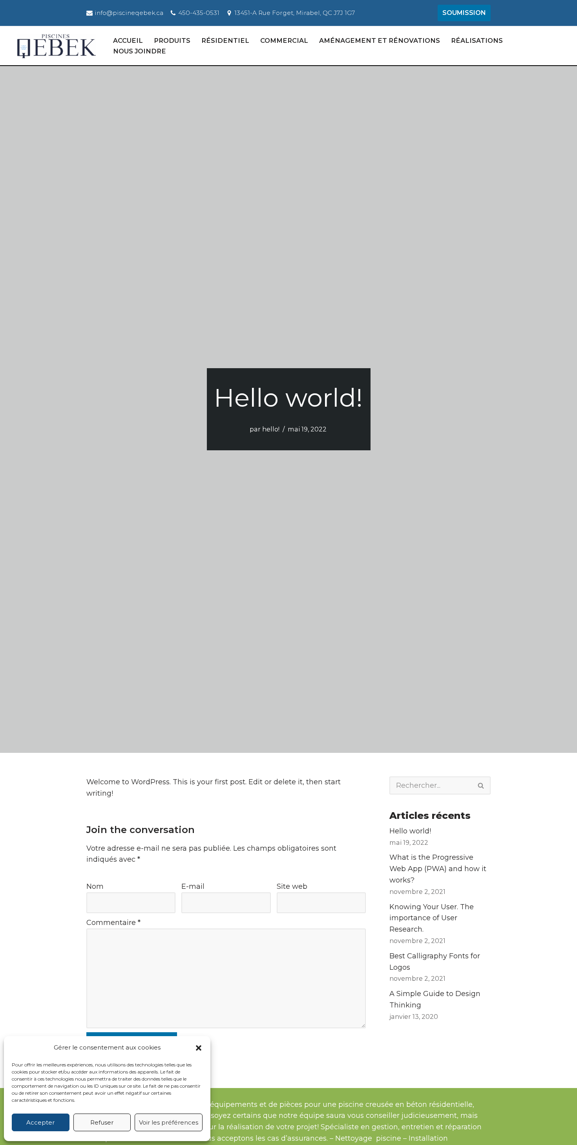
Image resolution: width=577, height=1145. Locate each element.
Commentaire (113, 922)
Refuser (101, 1122)
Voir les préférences (168, 1122)
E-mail (193, 886)
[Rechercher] (481, 785)
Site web (292, 886)
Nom (95, 886)
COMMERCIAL (284, 40)
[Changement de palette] (565, 46)
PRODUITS (172, 40)
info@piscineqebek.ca (129, 13)
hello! (270, 429)
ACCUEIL (128, 40)
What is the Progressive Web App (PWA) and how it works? (437, 868)
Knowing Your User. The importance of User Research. (431, 918)
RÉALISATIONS (477, 40)
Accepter (40, 1122)
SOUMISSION (464, 13)
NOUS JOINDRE (139, 51)
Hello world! (410, 831)
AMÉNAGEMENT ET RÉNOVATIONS (379, 40)
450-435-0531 (198, 13)
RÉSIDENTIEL (225, 40)
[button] (199, 1048)
